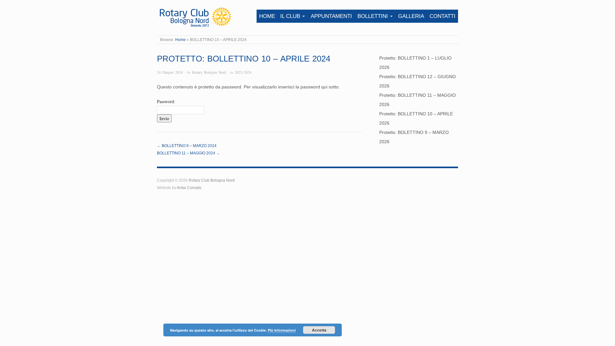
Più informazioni (282, 330)
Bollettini (372, 16)
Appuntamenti (331, 16)
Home (267, 16)
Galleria (411, 16)
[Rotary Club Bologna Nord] (194, 16)
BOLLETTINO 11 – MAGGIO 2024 (186, 153)
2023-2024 (243, 72)
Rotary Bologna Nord (209, 72)
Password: (166, 101)
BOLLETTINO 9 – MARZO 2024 (189, 146)
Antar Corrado (189, 187)
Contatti (442, 16)
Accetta (319, 330)
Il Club (290, 16)
